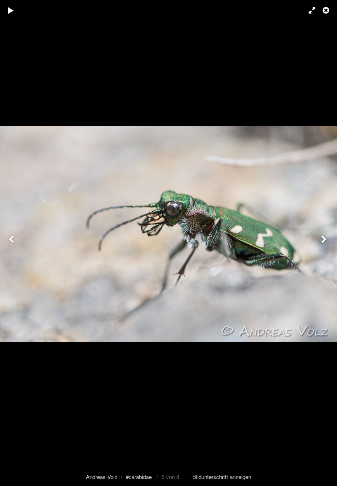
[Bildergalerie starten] (11, 10)
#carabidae (139, 477)
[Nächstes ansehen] (324, 243)
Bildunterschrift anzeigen (221, 477)
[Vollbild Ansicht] (308, 10)
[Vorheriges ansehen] (12, 243)
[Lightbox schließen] (326, 10)
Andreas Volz (102, 477)
